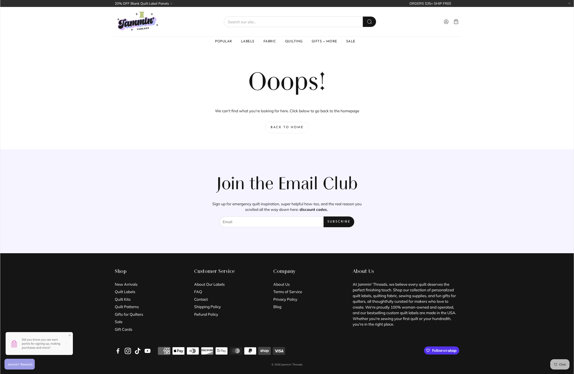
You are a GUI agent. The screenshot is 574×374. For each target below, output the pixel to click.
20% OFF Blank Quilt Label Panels (142, 3)
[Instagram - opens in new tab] (128, 351)
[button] (300, 22)
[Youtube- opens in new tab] (147, 351)
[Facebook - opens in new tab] (118, 351)
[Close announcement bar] (569, 3)
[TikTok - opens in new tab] (138, 351)
